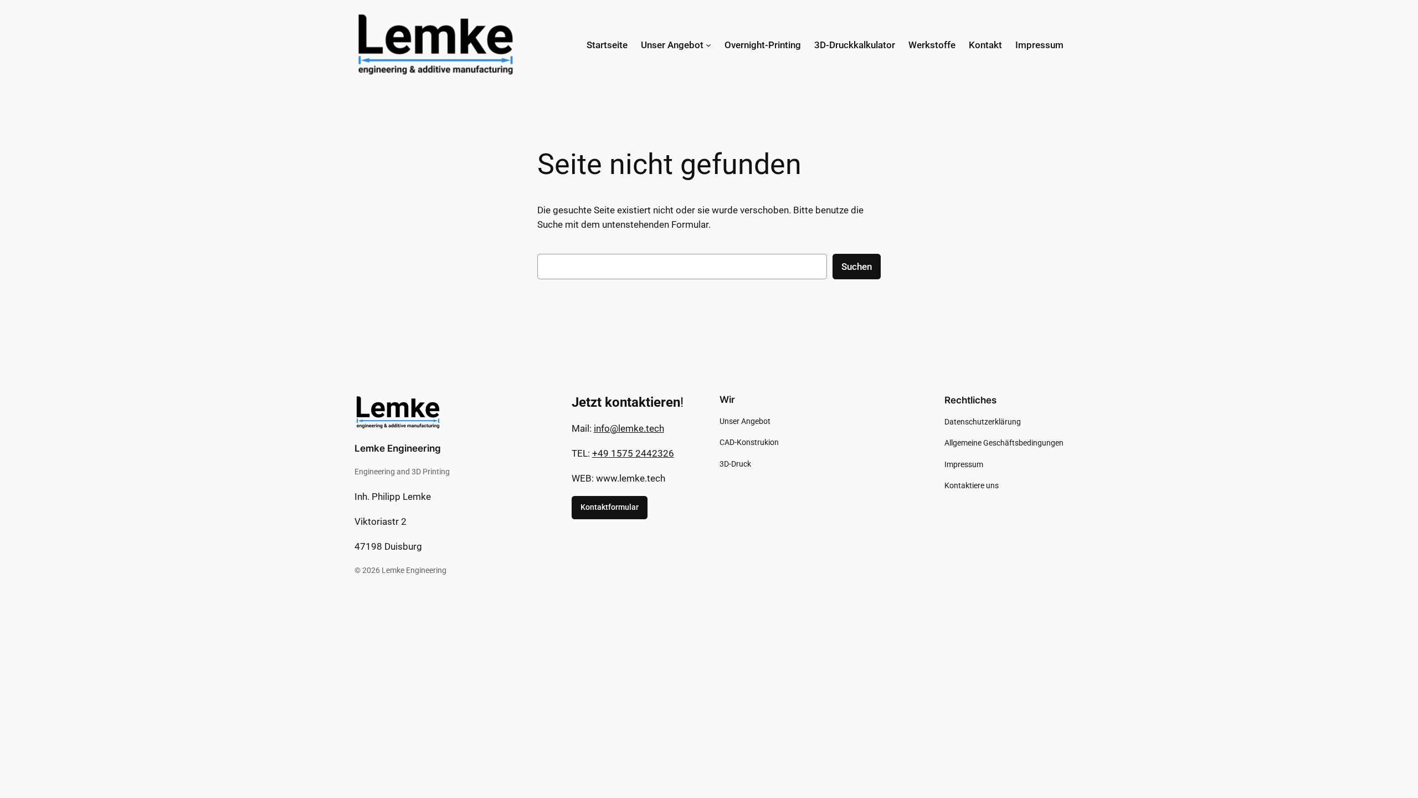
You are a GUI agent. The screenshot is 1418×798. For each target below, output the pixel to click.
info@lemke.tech (629, 428)
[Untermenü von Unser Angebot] (708, 45)
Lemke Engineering (397, 448)
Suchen (856, 266)
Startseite (607, 44)
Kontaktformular (609, 507)
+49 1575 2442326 (633, 453)
